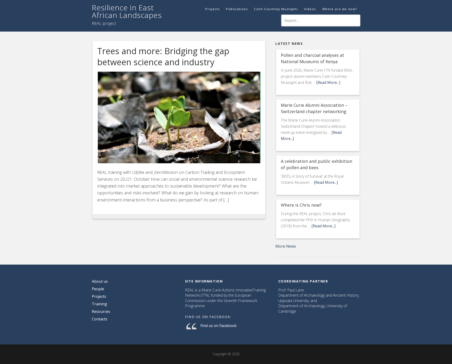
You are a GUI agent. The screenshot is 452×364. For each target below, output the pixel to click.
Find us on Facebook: (208, 317)
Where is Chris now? (301, 205)
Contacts (99, 319)
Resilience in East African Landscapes (127, 11)
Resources (101, 311)
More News (285, 246)
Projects (99, 296)
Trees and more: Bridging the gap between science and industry (163, 56)
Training (99, 304)
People (98, 288)
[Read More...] (328, 82)
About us (100, 281)
